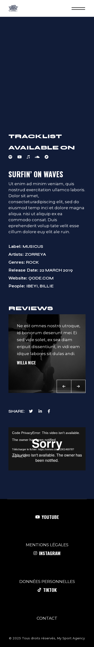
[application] (47, 448)
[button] (64, 386)
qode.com (41, 278)
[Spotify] (12, 157)
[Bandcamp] (49, 157)
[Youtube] (22, 157)
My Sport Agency (71, 638)
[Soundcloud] (40, 157)
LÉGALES (59, 544)
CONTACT (47, 618)
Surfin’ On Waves (35, 174)
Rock (32, 262)
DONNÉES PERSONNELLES (47, 581)
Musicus (33, 246)
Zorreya (35, 254)
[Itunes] (31, 157)
